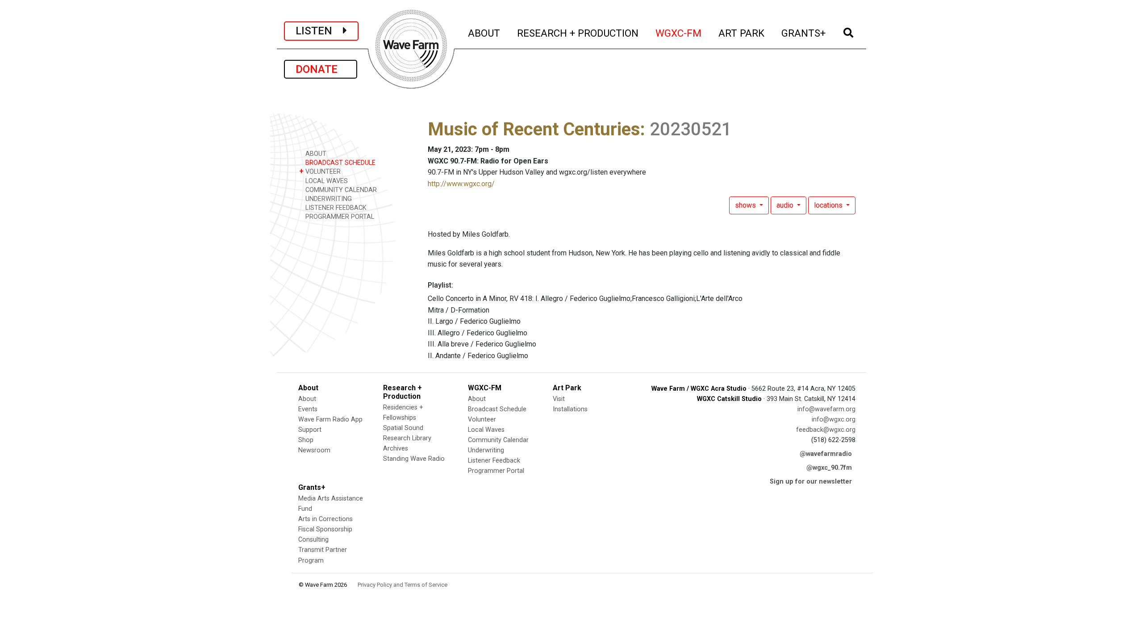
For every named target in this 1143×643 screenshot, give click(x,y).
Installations (570, 409)
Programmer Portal (496, 471)
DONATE (321, 69)
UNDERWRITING (328, 199)
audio (785, 205)
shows (746, 205)
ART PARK (742, 33)
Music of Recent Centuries (534, 129)
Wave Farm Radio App (330, 419)
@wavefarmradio (826, 454)
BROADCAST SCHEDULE (339, 163)
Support (309, 430)
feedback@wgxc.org (825, 430)
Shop (305, 440)
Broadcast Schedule (497, 409)
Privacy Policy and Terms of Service (402, 584)
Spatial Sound (403, 428)
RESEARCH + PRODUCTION (578, 33)
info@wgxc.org (833, 419)
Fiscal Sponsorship (325, 529)
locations (829, 205)
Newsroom (314, 450)
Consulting (313, 539)
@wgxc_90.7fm (829, 468)
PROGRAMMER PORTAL (339, 217)
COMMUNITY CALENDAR (340, 190)
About (307, 399)
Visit (559, 399)
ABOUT (484, 33)
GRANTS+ (804, 33)
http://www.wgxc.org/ (461, 184)
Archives (395, 448)
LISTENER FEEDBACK (335, 208)
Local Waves (486, 430)
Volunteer (482, 419)
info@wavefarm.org (826, 409)
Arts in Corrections (325, 519)
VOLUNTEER (320, 171)
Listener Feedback (494, 460)
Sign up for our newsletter (811, 481)
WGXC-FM (679, 33)
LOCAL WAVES (326, 181)
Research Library (407, 438)
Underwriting (486, 450)
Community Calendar (498, 440)
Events (307, 409)
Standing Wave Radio (414, 459)
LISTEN (319, 31)
